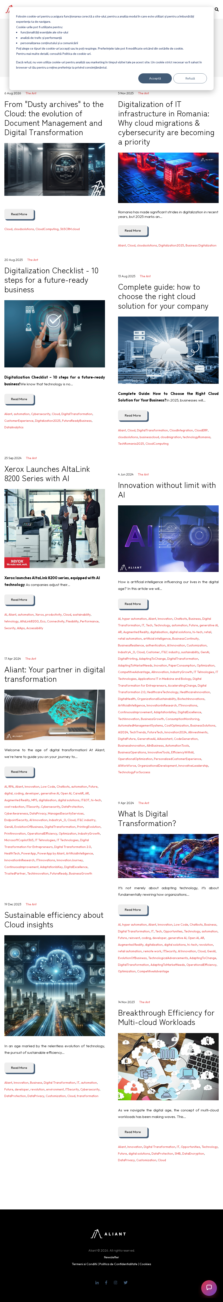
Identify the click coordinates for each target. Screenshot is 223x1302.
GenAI (205, 652)
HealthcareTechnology (162, 692)
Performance (89, 621)
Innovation (165, 619)
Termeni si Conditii (84, 1264)
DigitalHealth (127, 699)
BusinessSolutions (202, 725)
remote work (152, 951)
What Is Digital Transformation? (147, 817)
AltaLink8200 (29, 621)
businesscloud (149, 437)
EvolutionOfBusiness (28, 827)
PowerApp (28, 853)
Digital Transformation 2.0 (72, 847)
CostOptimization (176, 725)
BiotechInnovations (190, 699)
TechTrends (138, 732)
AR (120, 632)
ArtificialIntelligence (131, 705)
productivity (53, 615)
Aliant (122, 245)
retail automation (130, 639)
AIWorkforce (127, 766)
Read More (19, 214)
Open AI (66, 793)
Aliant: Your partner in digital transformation (54, 673)
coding (19, 793)
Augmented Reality (136, 632)
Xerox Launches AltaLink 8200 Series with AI (47, 473)
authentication (155, 645)
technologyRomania (196, 437)
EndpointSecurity (16, 820)
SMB (178, 1154)
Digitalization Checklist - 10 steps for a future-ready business (51, 279)
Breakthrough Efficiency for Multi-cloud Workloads (166, 1016)
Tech (149, 625)
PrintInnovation (15, 833)
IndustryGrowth (181, 672)
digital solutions (180, 632)
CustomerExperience (19, 421)
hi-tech (198, 632)
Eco (43, 621)
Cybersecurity (40, 414)
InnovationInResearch (162, 705)
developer (32, 793)
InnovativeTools (159, 752)
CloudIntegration (181, 430)
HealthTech (12, 853)
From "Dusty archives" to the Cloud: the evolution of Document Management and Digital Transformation (54, 118)
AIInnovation (160, 672)
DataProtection (72, 807)
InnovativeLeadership (193, 766)
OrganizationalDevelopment (157, 766)
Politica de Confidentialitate (118, 1264)
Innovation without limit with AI (167, 489)
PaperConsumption (182, 665)
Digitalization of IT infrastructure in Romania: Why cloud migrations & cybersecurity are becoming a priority (166, 122)
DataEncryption (193, 1154)
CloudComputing (47, 229)
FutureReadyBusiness (77, 421)
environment (55, 1089)
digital (8, 793)
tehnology (11, 621)
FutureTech (155, 732)
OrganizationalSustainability (156, 699)
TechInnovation (128, 719)
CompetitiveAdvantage (134, 672)
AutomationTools (177, 745)
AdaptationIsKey (165, 712)
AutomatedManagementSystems (140, 725)
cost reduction (14, 807)
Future (193, 625)
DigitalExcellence (189, 712)
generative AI (208, 625)
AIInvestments (198, 732)
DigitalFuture (127, 739)
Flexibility (72, 621)
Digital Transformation (134, 931)
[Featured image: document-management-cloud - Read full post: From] (54, 169)
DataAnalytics (14, 427)
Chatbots (180, 619)
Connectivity (55, 621)
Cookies (145, 1264)
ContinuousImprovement (135, 712)
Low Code (48, 787)
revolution (206, 945)
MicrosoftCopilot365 (19, 840)
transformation (87, 1096)
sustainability (82, 615)
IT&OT (85, 800)
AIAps (21, 628)
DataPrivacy (38, 813)
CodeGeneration (186, 739)
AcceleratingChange (182, 685)
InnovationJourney (70, 860)
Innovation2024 (175, 732)
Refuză (190, 78)
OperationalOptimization (135, 759)
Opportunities (172, 931)
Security (9, 628)
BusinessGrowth (152, 719)
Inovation (160, 665)
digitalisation (159, 632)
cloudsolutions (24, 229)
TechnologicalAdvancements (168, 958)
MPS (34, 800)
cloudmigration (170, 437)
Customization (197, 645)
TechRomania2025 (131, 444)
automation (22, 414)
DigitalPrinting (127, 659)
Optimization (206, 665)
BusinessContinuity (185, 639)
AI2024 (123, 732)
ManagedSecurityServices (66, 813)
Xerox (39, 615)
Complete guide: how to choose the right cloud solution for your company (163, 296)
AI (5, 615)
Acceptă (155, 78)
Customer (153, 652)
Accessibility (34, 628)
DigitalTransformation (76, 414)
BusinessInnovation (131, 745)
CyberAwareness (16, 813)
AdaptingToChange (152, 659)
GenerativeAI (146, 739)
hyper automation (134, 619)
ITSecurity (32, 807)
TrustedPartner (15, 873)
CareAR (78, 793)
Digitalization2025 (171, 245)
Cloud (8, 229)
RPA (11, 787)
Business (195, 619)
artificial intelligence (157, 639)
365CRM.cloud (70, 229)
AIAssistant (164, 739)
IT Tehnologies (204, 672)
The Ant (30, 93)
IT (143, 625)
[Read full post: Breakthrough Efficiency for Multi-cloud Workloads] (168, 1066)
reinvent (134, 938)
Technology (162, 625)
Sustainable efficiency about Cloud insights (53, 919)
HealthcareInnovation (195, 692)
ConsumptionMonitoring (182, 719)
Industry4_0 (126, 652)
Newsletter (111, 1257)
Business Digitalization (201, 245)
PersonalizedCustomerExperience (177, 759)
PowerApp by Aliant (50, 853)
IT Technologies (68, 840)
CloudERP (201, 430)
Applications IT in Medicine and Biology (164, 679)
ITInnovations (187, 705)
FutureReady (59, 873)
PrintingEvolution (89, 827)
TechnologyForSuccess (134, 772)
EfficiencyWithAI (182, 752)
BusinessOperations (132, 752)
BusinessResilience (131, 645)
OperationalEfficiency (42, 833)
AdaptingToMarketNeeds (135, 665)
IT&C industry (170, 652)
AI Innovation (176, 645)
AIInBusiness (155, 745)
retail (207, 632)
